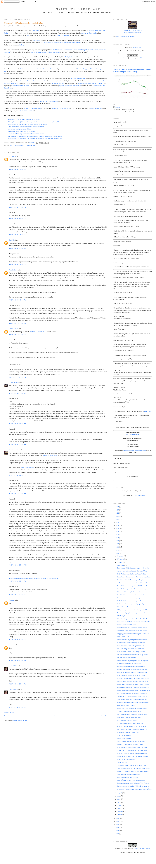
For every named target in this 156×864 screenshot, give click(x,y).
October (120, 562)
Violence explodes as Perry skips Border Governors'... (133, 768)
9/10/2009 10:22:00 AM (18, 494)
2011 (117, 547)
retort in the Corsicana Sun (89, 33)
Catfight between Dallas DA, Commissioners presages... (133, 756)
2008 (117, 818)
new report (36, 30)
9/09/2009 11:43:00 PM (17, 377)
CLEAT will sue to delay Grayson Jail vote (130, 723)
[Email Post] (37, 142)
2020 (117, 519)
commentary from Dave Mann (61, 108)
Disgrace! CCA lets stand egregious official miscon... (133, 681)
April (119, 805)
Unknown (12, 645)
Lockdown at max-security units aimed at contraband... (133, 678)
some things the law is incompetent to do (90, 83)
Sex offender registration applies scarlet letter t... (131, 649)
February (120, 811)
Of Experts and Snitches (26, 111)
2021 (117, 516)
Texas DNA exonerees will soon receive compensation (133, 771)
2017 (117, 528)
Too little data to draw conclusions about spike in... (132, 595)
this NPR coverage (96, 108)
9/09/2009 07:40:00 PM (17, 300)
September (120, 565)
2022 (117, 513)
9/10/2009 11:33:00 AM (18, 565)
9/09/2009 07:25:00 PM (17, 265)
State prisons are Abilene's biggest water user (130, 646)
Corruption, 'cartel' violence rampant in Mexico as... (133, 631)
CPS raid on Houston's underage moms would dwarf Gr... (134, 789)
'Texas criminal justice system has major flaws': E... (132, 696)
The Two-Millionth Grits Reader (127, 720)
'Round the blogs (122, 762)
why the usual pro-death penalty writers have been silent (36, 69)
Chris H (11, 240)
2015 (117, 535)
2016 (117, 531)
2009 (117, 553)
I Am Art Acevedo (122, 607)
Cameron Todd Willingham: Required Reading (131, 741)
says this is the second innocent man (70, 86)
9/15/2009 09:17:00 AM (18, 661)
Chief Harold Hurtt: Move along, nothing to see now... (133, 580)
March (119, 808)
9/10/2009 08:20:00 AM (18, 445)
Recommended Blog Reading (126, 705)
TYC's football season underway (126, 658)
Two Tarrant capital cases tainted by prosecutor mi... (133, 729)
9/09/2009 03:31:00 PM (17, 235)
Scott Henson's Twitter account (125, 36)
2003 (117, 834)
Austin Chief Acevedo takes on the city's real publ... (132, 669)
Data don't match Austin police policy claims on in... (133, 598)
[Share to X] (44, 143)
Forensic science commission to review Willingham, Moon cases (27, 124)
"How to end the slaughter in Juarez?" (128, 592)
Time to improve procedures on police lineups (131, 675)
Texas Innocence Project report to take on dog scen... (133, 661)
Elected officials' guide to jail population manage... (132, 589)
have (56, 35)
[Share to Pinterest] (48, 143)
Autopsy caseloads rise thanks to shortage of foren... (132, 571)
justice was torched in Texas (20, 86)
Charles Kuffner (13, 328)
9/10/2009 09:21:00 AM (18, 475)
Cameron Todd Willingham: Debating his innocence (24, 119)
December (120, 556)
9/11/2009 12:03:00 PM (17, 595)
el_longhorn (12, 156)
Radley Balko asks (70, 57)
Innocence (31, 145)
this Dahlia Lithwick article (38, 332)
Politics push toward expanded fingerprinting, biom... (133, 604)
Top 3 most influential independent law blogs (134, 450)
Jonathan (11, 600)
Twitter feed (147, 411)
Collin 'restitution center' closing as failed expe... (132, 601)
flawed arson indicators (27, 467)
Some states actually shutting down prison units (131, 765)
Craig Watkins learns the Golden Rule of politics (131, 574)
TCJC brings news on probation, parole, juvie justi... (133, 747)
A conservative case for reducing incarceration (131, 643)
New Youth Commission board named (128, 774)
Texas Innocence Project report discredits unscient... (132, 640)
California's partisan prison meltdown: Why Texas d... (133, 783)
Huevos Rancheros (139, 495)
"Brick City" (121, 616)
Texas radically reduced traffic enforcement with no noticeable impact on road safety (132, 70)
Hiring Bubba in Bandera (124, 738)
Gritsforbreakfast (14, 382)
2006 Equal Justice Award (132, 434)
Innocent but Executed (78, 78)
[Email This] (40, 143)
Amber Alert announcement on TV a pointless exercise (133, 690)
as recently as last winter (50, 455)
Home (56, 716)
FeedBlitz (139, 58)
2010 (117, 550)
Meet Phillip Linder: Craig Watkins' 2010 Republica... (133, 586)
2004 (117, 831)
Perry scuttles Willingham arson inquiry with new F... (133, 568)
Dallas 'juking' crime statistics (126, 759)
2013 (117, 541)
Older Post (104, 716)
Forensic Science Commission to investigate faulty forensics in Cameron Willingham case (35, 138)
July (118, 796)
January (119, 814)
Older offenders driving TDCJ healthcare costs (131, 780)
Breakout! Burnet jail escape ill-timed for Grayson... (133, 753)
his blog (21, 45)
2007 (117, 821)
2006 (117, 824)
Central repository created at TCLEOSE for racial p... (133, 786)
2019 (117, 522)
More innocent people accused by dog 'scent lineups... (133, 613)
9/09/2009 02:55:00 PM (17, 207)
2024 (117, 507)
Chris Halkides (13, 666)
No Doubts (36, 40)
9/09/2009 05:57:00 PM (17, 248)
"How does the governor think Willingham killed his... (133, 619)
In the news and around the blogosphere (129, 664)
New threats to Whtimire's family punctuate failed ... (133, 750)
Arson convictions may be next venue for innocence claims (26, 134)
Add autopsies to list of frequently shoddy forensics (132, 583)
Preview (125, 58)
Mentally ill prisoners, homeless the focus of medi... (132, 672)
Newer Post (7, 716)
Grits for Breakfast (78, 9)
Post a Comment (9, 712)
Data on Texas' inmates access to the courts (130, 744)
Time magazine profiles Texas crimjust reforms (131, 652)
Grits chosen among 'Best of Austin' (128, 777)
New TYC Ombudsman (124, 735)
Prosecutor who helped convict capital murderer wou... (133, 702)
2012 (117, 544)
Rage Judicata (13, 270)
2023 (117, 510)
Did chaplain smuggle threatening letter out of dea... (133, 714)
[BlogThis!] (42, 143)
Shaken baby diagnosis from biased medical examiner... (133, 684)
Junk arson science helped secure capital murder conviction (26, 127)
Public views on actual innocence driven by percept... (133, 655)
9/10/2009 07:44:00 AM (18, 424)
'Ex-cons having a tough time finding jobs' (130, 711)
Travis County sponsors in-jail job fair (128, 732)
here (28, 35)
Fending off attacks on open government (129, 717)
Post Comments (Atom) (19, 720)
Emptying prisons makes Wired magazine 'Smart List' (133, 634)
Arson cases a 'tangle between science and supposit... (133, 708)
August (119, 793)
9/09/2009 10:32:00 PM (17, 335)
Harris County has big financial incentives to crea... (132, 628)
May (119, 802)
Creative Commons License (141, 848)
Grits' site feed (137, 47)
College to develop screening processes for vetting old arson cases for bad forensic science (35, 136)
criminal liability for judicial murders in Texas (33, 81)
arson (12, 145)
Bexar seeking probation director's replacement (131, 667)
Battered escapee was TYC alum (126, 625)
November (120, 559)
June (119, 799)
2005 (117, 828)
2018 (117, 525)
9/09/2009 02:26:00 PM (17, 170)
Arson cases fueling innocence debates (19, 129)
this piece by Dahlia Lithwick (32, 108)
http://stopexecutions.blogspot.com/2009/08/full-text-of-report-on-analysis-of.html (33, 578)
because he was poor (58, 83)
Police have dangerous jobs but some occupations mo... (133, 687)
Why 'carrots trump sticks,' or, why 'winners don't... (132, 726)
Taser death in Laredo (123, 637)
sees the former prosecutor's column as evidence (45, 52)
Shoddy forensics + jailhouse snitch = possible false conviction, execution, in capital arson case (36, 122)
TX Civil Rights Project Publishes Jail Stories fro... (132, 693)
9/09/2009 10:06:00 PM (17, 323)
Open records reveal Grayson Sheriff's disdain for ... (132, 699)
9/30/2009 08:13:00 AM (18, 707)
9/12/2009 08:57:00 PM (17, 640)
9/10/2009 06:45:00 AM (18, 393)
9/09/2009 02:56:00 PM (17, 219)
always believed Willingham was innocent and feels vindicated (62, 43)
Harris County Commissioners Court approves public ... (134, 577)
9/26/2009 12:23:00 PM (17, 684)
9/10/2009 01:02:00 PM (17, 581)
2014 (117, 538)
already (60, 35)
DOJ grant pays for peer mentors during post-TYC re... (133, 610)
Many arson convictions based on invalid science (22, 131)
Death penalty (20, 145)
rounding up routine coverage (49, 101)
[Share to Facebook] (46, 143)
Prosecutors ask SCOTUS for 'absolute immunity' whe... (134, 622)
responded (66, 35)
